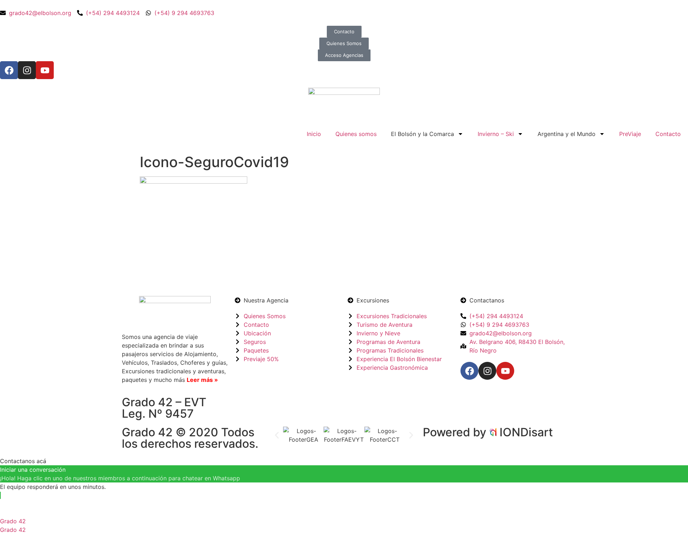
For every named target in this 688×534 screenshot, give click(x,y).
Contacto (668, 133)
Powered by (456, 432)
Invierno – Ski (496, 133)
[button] (276, 435)
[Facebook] (9, 70)
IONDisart (526, 432)
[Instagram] (27, 70)
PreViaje (630, 133)
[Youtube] (45, 70)
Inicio (314, 133)
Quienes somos (356, 133)
